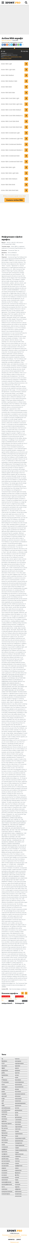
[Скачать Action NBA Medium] (26, 75)
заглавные (4, 1170)
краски (17, 1068)
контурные (18, 1061)
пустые (17, 1108)
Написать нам (14, 1242)
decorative (4, 1065)
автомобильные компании (6, 1111)
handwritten (5, 1075)
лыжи (16, 1077)
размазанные (18, 1110)
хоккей (17, 1177)
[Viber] (16, 45)
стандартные (18, 1143)
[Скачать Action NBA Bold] (26, 87)
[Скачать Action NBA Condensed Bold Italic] (26, 161)
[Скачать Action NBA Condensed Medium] (26, 144)
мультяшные (18, 1084)
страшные (18, 1156)
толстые (17, 1161)
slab (3, 1103)
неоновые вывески (20, 1094)
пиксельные (18, 1098)
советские (17, 1129)
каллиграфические (7, 1184)
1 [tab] (14, 48)
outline (3, 1089)
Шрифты (11, 1239)
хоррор (17, 1182)
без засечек (5, 1128)
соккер (17, 1131)
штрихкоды (18, 1193)
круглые (17, 1072)
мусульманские (19, 1087)
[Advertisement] (14, 20)
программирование (20, 1103)
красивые (17, 1065)
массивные (18, 1080)
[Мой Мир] (21, 45)
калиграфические (6, 1182)
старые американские (21, 1150)
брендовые (4, 1133)
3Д (2, 1058)
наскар (17, 1089)
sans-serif (4, 1096)
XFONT (13, 2)
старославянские (19, 1145)
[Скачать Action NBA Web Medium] (26, 179)
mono (3, 1084)
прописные (18, 1105)
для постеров (5, 1163)
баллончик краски (7, 1123)
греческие (4, 1151)
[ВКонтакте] (3, 45)
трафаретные (18, 1165)
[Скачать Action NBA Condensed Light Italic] (26, 138)
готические (5, 1147)
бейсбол (4, 1130)
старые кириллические (19, 1153)
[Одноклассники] (7, 45)
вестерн (4, 1137)
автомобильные (6, 1108)
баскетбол (7, 57)
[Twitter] (12, 45)
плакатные (18, 1101)
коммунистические (7, 1191)
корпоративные (19, 1063)
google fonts (5, 1070)
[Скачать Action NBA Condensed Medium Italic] (26, 150)
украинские (18, 1170)
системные (18, 1122)
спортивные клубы (6, 58)
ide (2, 1077)
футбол (17, 1175)
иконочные (5, 1179)
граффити (4, 1149)
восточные (4, 1142)
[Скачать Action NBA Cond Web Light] (26, 98)
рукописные (18, 1117)
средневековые (19, 1140)
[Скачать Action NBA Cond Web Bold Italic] (26, 127)
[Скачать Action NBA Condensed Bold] (26, 156)
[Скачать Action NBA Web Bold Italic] (26, 190)
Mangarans (19, 1003)
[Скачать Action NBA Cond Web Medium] (26, 110)
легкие (17, 1075)
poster (3, 1091)
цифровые (18, 1189)
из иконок (4, 1172)
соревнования (14, 57)
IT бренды (4, 1080)
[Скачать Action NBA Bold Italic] (26, 92)
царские (17, 1186)
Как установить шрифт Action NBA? (15, 196)
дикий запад (5, 1158)
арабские (4, 1121)
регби (16, 1112)
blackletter (4, 1061)
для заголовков (6, 1161)
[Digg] (14, 45)
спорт (20, 57)
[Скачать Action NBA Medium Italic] (26, 81)
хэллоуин (17, 1184)
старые (17, 1147)
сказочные (18, 1124)
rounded (4, 1094)
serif (3, 1101)
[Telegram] (9, 45)
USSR (3, 1105)
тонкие (17, 1163)
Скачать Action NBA (14, 200)
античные (4, 1119)
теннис (17, 1158)
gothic (3, 1072)
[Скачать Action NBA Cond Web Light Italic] (26, 104)
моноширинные (19, 1082)
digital (3, 1068)
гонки (3, 1144)
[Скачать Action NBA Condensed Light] (26, 133)
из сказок (4, 1175)
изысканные (5, 1177)
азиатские (4, 1114)
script (3, 1098)
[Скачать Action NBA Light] (26, 64)
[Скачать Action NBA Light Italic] (26, 69)
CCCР (3, 1063)
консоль (17, 1058)
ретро (16, 1115)
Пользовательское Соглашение (11, 1235)
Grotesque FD (6, 1003)
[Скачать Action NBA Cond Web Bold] (26, 121)
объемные (18, 1096)
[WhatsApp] (18, 45)
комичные (4, 1189)
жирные (4, 1168)
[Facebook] (5, 45)
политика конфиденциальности (17, 1236)
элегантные (18, 1196)
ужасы (17, 1168)
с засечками (18, 1119)
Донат (18, 1239)
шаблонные (18, 1191)
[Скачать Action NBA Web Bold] (26, 184)
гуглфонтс (4, 1154)
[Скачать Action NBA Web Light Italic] (26, 173)
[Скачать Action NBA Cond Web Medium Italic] (26, 115)
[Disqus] (14, 1030)
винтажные (5, 1140)
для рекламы (5, 1165)
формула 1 (17, 1172)
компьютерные (6, 1193)
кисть (3, 1186)
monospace (4, 1087)
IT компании (5, 1082)
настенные (18, 1091)
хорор (16, 1179)
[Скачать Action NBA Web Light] (26, 167)
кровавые (17, 1070)
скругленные (18, 1126)
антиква (4, 1116)
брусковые (4, 1135)
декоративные (5, 1156)
